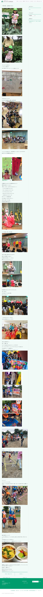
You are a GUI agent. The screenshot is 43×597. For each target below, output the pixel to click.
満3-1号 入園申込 (26, 590)
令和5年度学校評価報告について (33, 590)
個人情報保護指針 (13, 590)
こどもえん (20, 1)
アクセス (35, 1)
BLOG (32, 1)
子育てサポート (28, 1)
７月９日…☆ (25, 577)
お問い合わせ (38, 1)
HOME (17, 1)
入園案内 (24, 1)
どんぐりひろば (22, 590)
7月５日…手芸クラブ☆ (6, 577)
